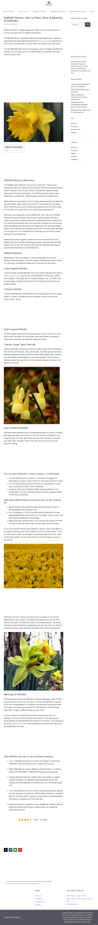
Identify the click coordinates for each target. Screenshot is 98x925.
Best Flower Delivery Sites (78, 11)
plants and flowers (19, 724)
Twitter (73, 153)
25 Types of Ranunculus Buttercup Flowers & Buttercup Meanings (29, 881)
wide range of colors (12, 276)
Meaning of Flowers (39, 11)
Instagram (74, 159)
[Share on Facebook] (10, 850)
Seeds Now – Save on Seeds (76, 896)
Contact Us (74, 126)
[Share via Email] (15, 850)
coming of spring (44, 41)
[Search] (87, 24)
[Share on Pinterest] (20, 850)
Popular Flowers (23, 11)
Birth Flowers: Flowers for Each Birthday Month (22, 884)
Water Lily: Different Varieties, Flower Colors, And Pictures (79, 97)
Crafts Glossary (72, 904)
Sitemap (73, 132)
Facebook (74, 150)
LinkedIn (74, 156)
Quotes (92, 11)
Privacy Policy (75, 129)
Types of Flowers (8, 11)
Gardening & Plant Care (57, 11)
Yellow (11, 761)
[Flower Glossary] (49, 4)
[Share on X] (6, 850)
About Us (74, 123)
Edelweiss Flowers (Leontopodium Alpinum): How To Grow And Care (79, 104)
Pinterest (74, 147)
